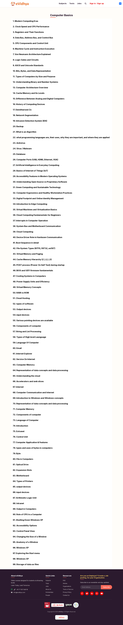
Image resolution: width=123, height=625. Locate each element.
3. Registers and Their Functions (28, 32)
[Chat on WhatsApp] (12, 589)
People (48, 595)
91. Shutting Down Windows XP (28, 520)
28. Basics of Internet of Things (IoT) (30, 171)
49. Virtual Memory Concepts (27, 287)
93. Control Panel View (24, 531)
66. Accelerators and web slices (28, 381)
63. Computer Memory (24, 365)
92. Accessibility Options (25, 525)
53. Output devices (22, 309)
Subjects (63, 4)
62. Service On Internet (24, 359)
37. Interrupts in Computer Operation (30, 220)
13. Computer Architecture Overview (30, 87)
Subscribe (106, 587)
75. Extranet (18, 431)
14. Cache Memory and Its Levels (28, 93)
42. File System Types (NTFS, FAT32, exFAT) (34, 248)
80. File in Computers (23, 459)
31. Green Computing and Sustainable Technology (37, 187)
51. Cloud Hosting (21, 298)
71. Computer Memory (23, 409)
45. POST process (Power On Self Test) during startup (38, 265)
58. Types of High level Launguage (29, 337)
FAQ (64, 580)
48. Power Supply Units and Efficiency (31, 281)
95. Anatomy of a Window (25, 542)
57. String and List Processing (27, 331)
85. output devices (22, 486)
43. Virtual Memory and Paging (28, 254)
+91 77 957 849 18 (22, 589)
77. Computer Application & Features (30, 442)
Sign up (100, 4)
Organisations (67, 586)
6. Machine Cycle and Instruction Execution (33, 49)
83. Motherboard (21, 475)
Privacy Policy (67, 592)
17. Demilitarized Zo (22, 110)
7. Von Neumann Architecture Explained (32, 54)
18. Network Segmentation (25, 115)
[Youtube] (102, 593)
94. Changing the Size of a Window (30, 536)
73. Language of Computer (26, 420)
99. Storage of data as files (26, 564)
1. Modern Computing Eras (25, 21)
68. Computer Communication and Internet (33, 392)
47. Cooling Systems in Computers (29, 276)
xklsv (61, 617)
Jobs (79, 4)
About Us (48, 589)
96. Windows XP (21, 547)
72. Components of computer (27, 414)
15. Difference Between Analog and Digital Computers (38, 98)
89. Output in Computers (24, 509)
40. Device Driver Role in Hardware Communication (37, 237)
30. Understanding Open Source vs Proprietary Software (40, 182)
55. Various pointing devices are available (33, 320)
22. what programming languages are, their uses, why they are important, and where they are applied (61, 137)
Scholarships (49, 592)
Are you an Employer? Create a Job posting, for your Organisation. (94, 577)
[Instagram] (97, 593)
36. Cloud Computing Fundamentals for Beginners (37, 215)
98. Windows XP (21, 559)
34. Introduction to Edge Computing (30, 204)
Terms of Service (68, 589)
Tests (71, 4)
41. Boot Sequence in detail (26, 243)
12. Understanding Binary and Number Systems (35, 82)
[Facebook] (82, 593)
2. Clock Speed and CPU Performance (31, 26)
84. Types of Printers (23, 481)
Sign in (93, 4)
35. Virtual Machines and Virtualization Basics (35, 209)
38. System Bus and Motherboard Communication (37, 226)
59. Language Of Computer (26, 342)
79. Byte (17, 453)
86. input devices (21, 492)
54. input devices (21, 315)
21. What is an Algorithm (24, 132)
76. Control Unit (20, 437)
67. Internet (18, 387)
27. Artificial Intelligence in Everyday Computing (36, 165)
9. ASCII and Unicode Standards (28, 65)
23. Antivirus (19, 143)
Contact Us (66, 595)
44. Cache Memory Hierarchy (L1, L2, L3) (32, 259)
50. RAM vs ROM (21, 293)
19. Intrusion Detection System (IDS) (30, 121)
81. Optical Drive (20, 464)
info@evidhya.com (19, 592)
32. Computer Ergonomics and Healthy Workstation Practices (42, 193)
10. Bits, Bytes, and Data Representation (32, 71)
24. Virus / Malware (22, 148)
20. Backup (18, 126)
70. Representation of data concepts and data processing (40, 403)
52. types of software (23, 304)
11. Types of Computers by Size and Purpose (34, 76)
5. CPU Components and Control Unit (30, 43)
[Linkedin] (92, 593)
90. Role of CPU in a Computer (27, 514)
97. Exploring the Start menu (26, 553)
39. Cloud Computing (23, 232)
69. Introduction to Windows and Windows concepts (38, 398)
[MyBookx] (57, 605)
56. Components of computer (27, 326)
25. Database (19, 154)
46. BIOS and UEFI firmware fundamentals (33, 270)
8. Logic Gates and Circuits (26, 60)
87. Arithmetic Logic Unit (25, 498)
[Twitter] (87, 593)
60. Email (17, 348)
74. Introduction (20, 426)
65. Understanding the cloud (26, 376)
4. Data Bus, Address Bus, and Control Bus (33, 37)
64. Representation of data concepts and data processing (40, 370)
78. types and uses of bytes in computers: (33, 448)
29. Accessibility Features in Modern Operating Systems (40, 176)
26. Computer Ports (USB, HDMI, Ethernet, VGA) (35, 159)
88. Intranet (18, 503)
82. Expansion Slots (22, 470)
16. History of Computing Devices (29, 104)
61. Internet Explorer (22, 353)
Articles (65, 583)
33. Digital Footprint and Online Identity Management (38, 198)
